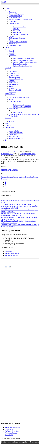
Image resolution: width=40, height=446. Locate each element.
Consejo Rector (14, 131)
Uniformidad (13, 71)
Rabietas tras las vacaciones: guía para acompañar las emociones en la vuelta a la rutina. (18, 214)
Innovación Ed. (10, 94)
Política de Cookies (11, 433)
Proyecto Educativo (15, 16)
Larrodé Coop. (9, 127)
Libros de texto (14, 73)
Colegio (7, 8)
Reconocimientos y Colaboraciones (20, 19)
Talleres (11, 86)
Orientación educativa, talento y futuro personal (16, 204)
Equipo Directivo (14, 17)
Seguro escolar (14, 84)
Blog (6, 123)
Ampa (11, 40)
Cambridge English (15, 101)
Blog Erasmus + (18, 112)
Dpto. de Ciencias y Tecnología (23, 60)
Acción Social (13, 136)
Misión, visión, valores (16, 14)
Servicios (8, 68)
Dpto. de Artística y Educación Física (25, 62)
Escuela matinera (14, 77)
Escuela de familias (19, 27)
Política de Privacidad (12, 431)
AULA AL (16, 30)
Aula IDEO (17, 32)
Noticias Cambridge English (22, 105)
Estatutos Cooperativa (16, 133)
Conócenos (12, 12)
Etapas (7, 47)
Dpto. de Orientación (20, 64)
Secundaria (12, 55)
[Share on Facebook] (5, 182)
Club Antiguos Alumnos (17, 38)
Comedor (12, 81)
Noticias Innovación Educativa (19, 97)
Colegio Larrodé (25, 154)
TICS (11, 99)
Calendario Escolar (15, 45)
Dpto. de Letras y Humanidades (23, 58)
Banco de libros (14, 75)
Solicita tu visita (14, 43)
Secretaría (8, 118)
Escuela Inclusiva (14, 23)
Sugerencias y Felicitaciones (18, 42)
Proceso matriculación (12, 253)
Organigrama (13, 134)
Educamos (8, 251)
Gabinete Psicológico (16, 79)
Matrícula (12, 121)
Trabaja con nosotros (15, 138)
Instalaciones (13, 21)
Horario (11, 36)
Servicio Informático (15, 90)
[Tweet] (5, 184)
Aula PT (16, 29)
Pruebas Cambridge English (22, 107)
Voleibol (11, 88)
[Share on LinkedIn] (5, 188)
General (32, 154)
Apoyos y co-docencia (20, 34)
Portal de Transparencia (12, 427)
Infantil (11, 51)
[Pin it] (5, 186)
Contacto (8, 125)
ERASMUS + (13, 108)
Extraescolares (13, 82)
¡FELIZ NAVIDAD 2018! (9, 170)
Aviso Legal (9, 435)
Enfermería (12, 92)
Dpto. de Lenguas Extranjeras (22, 66)
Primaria (11, 53)
